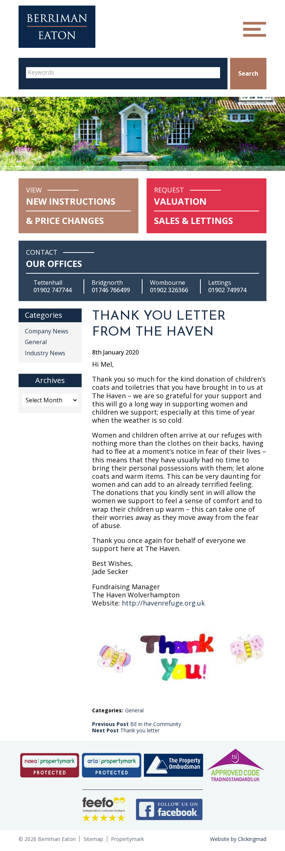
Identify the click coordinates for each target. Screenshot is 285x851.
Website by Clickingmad (238, 839)
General (134, 710)
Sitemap (93, 838)
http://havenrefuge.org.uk (163, 602)
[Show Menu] (254, 29)
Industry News (45, 353)
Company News (46, 331)
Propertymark (127, 838)
